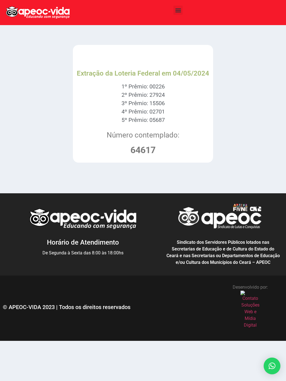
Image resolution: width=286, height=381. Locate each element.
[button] (178, 10)
